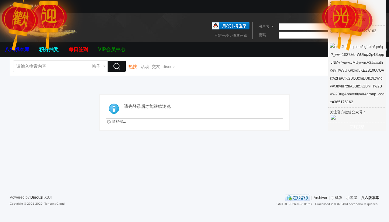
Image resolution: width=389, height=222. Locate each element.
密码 (262, 35)
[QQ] (297, 198)
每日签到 (78, 49)
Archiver (320, 198)
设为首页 (17, 6)
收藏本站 (33, 6)
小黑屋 (351, 198)
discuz (169, 66)
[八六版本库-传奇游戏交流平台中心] (43, 38)
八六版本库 (17, 49)
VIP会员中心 (112, 49)
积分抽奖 (49, 49)
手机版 (336, 198)
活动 (145, 66)
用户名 (263, 26)
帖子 (96, 66)
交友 (156, 66)
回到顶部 (357, 127)
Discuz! (36, 197)
